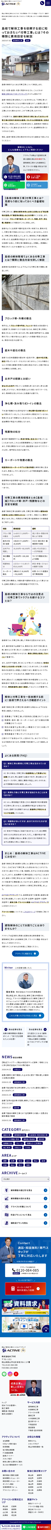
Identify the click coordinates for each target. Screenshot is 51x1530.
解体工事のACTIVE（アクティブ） (15, 94)
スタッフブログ (33, 1444)
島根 (43, 1161)
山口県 (39, 1487)
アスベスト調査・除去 (11, 1139)
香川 (20, 1165)
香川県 (30, 1490)
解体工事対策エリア (37, 1470)
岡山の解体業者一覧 (35, 1447)
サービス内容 (33, 1402)
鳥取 (28, 1165)
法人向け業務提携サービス (13, 1465)
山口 (28, 1161)
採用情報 (6, 1447)
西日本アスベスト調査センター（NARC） (36, 1510)
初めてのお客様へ (9, 1405)
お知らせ (17, 1147)
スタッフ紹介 (7, 1458)
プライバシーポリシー (10, 1490)
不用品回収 (32, 1424)
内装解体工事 (33, 1409)
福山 (12, 1165)
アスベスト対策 (33, 1412)
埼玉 (20, 1161)
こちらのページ (29, 911)
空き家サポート (33, 1421)
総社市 (30, 1478)
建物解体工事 (19, 1135)
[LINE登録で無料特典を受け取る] (25, 1307)
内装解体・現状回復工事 (38, 1135)
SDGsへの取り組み (10, 1444)
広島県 (39, 1481)
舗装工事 (6, 1135)
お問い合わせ (8, 1470)
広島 (5, 1165)
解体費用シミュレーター (11, 1478)
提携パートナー (8, 1456)
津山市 (30, 1481)
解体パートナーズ (34, 1503)
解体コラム (32, 1441)
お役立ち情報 (33, 1436)
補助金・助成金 (29, 1139)
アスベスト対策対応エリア (12, 1501)
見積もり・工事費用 (34, 1143)
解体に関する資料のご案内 (12, 1461)
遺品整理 (31, 1427)
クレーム (19, 1143)
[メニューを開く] (48, 3)
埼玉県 (30, 1493)
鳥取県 (39, 1484)
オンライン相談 (8, 1484)
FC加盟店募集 (8, 1453)
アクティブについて (11, 1436)
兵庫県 (39, 1490)
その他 (27, 1147)
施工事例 (6, 1147)
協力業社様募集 (8, 1450)
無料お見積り (7, 1414)
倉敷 (5, 1161)
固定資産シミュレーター (11, 1481)
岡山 (35, 1161)
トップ (4, 1402)
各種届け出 (7, 1143)
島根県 (30, 1487)
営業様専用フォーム (10, 1487)
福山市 (30, 1484)
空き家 (41, 1139)
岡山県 (30, 1475)
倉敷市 (39, 1475)
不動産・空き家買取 (35, 1430)
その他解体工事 (34, 1418)
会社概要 (6, 1441)
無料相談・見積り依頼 (10, 1475)
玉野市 (39, 1478)
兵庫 (12, 1161)
